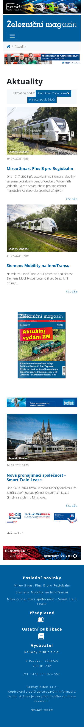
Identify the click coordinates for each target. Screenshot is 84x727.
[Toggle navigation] (12, 36)
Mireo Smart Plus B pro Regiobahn (40, 168)
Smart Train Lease (52, 93)
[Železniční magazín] (42, 24)
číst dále (71, 199)
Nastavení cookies (42, 710)
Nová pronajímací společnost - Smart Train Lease (36, 478)
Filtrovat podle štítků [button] (42, 99)
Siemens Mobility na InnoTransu (38, 265)
